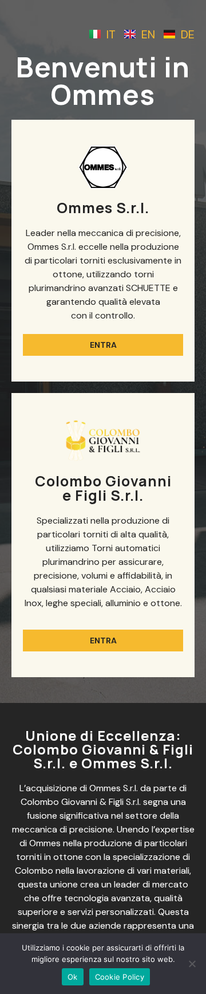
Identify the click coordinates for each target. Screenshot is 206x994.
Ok (73, 976)
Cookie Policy (119, 976)
